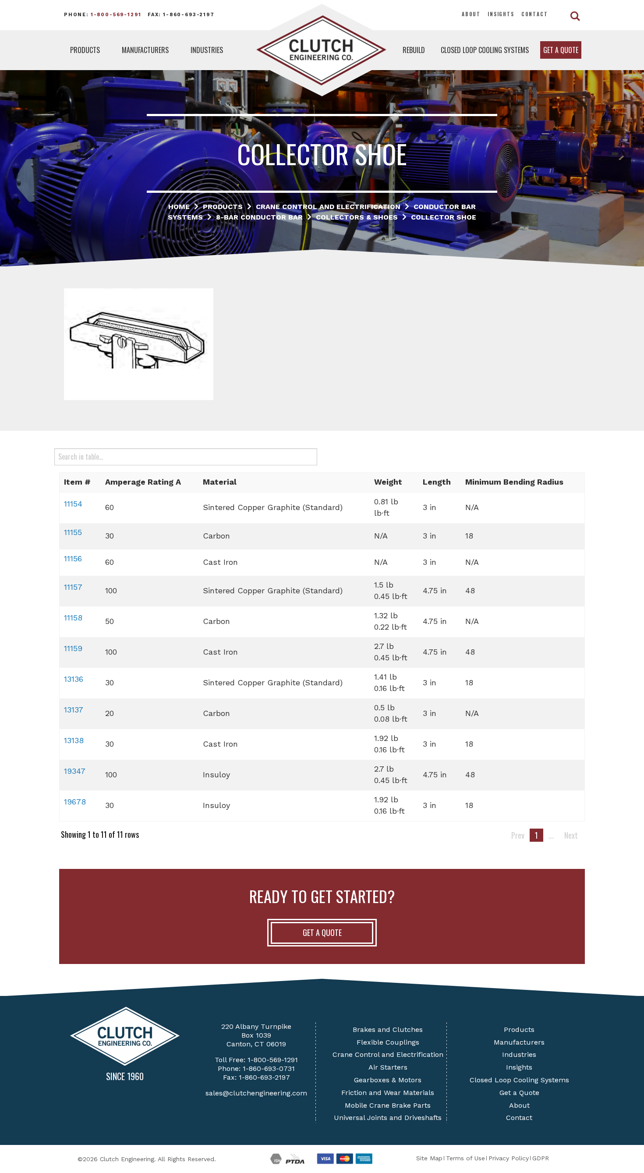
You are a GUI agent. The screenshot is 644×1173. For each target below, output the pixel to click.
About (471, 14)
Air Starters (387, 1067)
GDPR (540, 1158)
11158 (73, 617)
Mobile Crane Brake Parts (388, 1105)
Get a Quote (560, 50)
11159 (73, 648)
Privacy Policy (508, 1158)
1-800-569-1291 (116, 15)
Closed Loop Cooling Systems (485, 50)
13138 (74, 740)
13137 (73, 709)
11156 (73, 558)
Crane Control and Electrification (388, 1054)
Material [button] (220, 481)
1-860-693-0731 (269, 1068)
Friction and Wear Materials (387, 1092)
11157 (73, 587)
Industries (207, 50)
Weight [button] (388, 481)
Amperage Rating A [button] (143, 481)
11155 (73, 532)
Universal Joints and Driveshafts (388, 1117)
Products (85, 50)
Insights (501, 14)
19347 (74, 771)
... (551, 835)
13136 (73, 679)
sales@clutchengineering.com (256, 1093)
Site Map (429, 1158)
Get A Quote (322, 932)
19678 (75, 801)
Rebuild (414, 50)
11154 (73, 503)
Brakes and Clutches (388, 1029)
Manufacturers (145, 50)
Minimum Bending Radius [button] (514, 481)
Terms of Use (465, 1158)
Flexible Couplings (388, 1042)
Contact (534, 14)
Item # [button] (77, 481)
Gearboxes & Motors (387, 1080)
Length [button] (437, 481)
